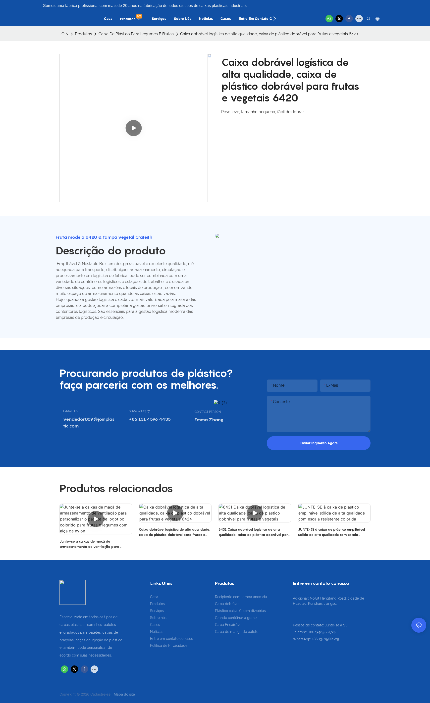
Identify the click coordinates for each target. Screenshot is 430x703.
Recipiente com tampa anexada (241, 597)
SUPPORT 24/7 (139, 411)
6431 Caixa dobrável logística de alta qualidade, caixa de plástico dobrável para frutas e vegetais (254, 532)
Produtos (83, 34)
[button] (274, 18)
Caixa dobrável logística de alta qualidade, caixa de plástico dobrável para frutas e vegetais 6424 (174, 532)
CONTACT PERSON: (208, 412)
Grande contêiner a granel (236, 618)
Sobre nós (158, 618)
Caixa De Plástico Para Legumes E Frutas (136, 34)
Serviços (157, 611)
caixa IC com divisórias (247, 611)
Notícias (156, 632)
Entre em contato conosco (171, 639)
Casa (154, 597)
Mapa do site (124, 694)
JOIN (63, 34)
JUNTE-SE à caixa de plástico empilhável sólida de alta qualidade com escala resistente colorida (331, 532)
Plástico (222, 611)
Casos (155, 625)
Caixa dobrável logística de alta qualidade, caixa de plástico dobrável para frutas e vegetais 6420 (269, 34)
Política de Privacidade (168, 646)
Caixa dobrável (227, 604)
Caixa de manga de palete (236, 632)
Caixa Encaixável (228, 625)
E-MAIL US (70, 411)
